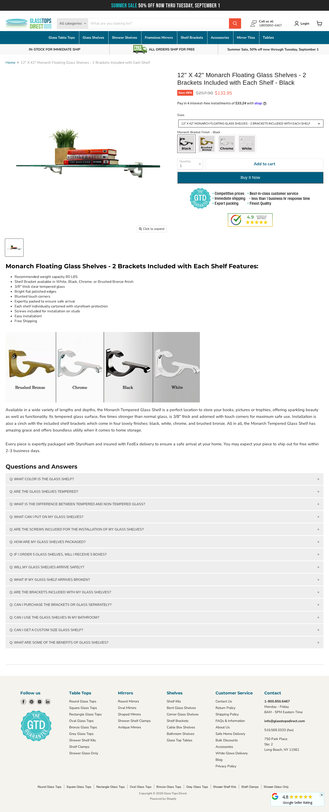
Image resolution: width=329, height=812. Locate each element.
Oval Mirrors (127, 708)
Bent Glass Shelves (181, 708)
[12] (14, 247)
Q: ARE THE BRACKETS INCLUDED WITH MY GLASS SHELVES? (60, 592)
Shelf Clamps (79, 746)
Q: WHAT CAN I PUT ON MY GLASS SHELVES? (46, 517)
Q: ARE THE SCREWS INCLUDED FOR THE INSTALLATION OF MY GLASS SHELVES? (77, 529)
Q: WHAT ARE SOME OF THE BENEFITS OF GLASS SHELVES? (59, 642)
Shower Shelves (125, 37)
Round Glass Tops (82, 701)
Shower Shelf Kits (82, 740)
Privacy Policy (226, 766)
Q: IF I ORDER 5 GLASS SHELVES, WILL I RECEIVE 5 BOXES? (58, 554)
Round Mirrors (128, 701)
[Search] (235, 23)
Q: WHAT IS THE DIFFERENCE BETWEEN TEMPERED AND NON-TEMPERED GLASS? (77, 504)
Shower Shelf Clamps (134, 721)
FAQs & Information (230, 721)
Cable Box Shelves (181, 727)
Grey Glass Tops (81, 734)
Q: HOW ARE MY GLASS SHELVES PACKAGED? (47, 542)
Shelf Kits (174, 701)
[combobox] (250, 123)
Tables (268, 37)
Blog (219, 759)
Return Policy (225, 708)
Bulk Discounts (227, 740)
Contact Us (224, 701)
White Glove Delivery (232, 753)
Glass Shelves (94, 37)
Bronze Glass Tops (83, 727)
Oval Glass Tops (81, 721)
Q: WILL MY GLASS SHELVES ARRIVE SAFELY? (47, 567)
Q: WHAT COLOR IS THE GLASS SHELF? (42, 479)
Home (10, 62)
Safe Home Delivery (230, 734)
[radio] (186, 144)
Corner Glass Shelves (183, 714)
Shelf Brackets (192, 37)
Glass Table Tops (62, 37)
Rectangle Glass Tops (85, 714)
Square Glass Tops (83, 708)
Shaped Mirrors (129, 714)
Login (305, 23)
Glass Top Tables (179, 740)
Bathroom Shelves (180, 734)
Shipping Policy (227, 714)
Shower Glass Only (83, 753)
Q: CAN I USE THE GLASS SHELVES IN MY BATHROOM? (54, 617)
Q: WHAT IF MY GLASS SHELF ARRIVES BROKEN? (50, 580)
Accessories (220, 37)
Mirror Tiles (246, 37)
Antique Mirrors (129, 727)
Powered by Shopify (163, 799)
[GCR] (275, 796)
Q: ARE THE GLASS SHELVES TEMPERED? (44, 491)
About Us (223, 727)
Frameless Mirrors (159, 37)
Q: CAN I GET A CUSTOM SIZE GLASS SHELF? (46, 630)
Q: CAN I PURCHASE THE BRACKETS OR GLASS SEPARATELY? (60, 605)
